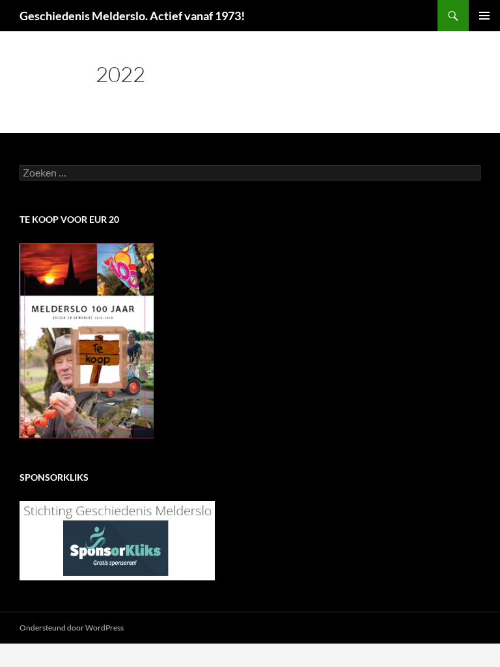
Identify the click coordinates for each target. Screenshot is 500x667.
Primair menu (484, 15)
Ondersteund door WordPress (72, 627)
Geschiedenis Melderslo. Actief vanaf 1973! (132, 15)
